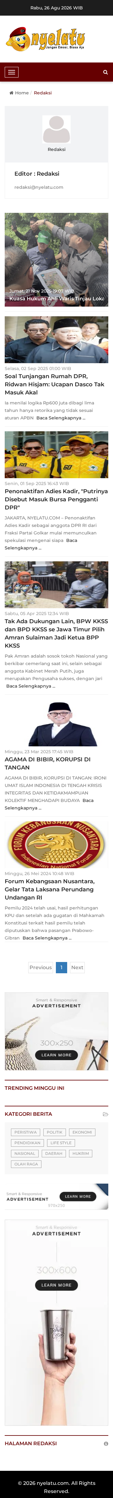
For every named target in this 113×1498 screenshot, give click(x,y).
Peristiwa (25, 1132)
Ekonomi (82, 1132)
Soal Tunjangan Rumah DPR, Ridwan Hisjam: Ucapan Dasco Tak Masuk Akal (54, 384)
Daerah (53, 1153)
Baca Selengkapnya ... (60, 418)
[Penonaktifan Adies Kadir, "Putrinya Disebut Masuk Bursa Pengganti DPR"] (56, 454)
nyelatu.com (53, 1483)
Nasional (24, 1153)
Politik (54, 1132)
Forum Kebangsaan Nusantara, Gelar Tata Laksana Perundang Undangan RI (49, 889)
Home (22, 93)
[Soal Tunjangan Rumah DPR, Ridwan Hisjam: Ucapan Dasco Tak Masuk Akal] (56, 339)
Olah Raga (26, 1164)
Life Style (61, 1142)
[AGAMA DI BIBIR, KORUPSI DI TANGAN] (56, 722)
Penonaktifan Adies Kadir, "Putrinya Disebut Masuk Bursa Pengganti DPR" (56, 499)
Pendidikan (27, 1142)
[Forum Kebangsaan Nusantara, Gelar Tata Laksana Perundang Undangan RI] (56, 844)
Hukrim (81, 1153)
